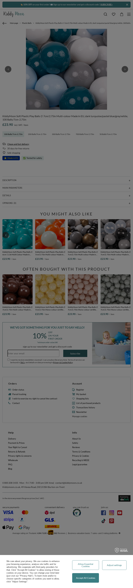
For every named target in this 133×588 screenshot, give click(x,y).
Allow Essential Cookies (85, 565)
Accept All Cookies (85, 578)
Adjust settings (114, 565)
